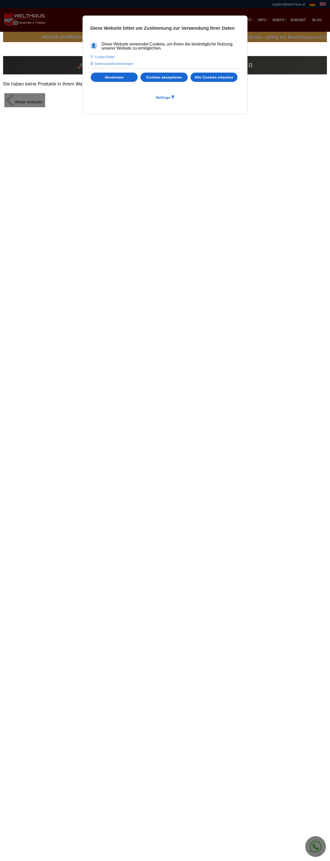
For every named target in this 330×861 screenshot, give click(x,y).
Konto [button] (278, 19)
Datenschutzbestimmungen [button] (114, 64)
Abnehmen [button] (114, 77)
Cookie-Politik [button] (104, 57)
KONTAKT (298, 19)
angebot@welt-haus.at (288, 4)
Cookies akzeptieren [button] (164, 77)
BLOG (317, 19)
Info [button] (262, 19)
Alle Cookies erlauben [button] (214, 77)
